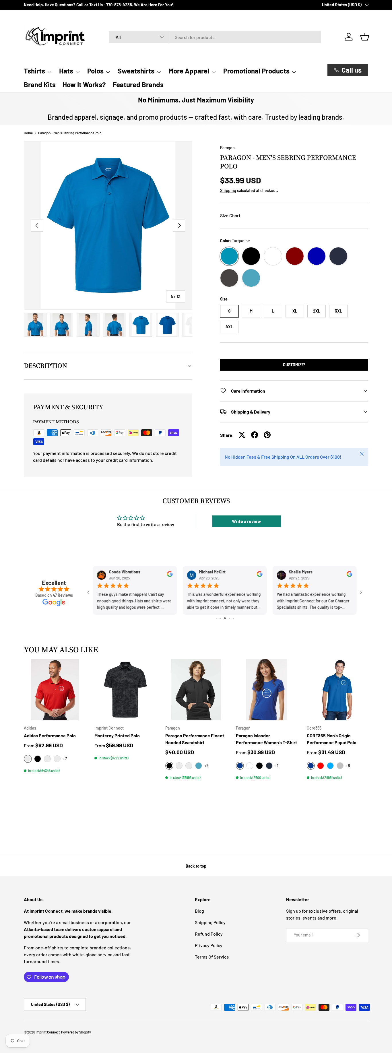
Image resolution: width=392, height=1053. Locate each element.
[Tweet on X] (242, 434)
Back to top (196, 866)
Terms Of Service (212, 956)
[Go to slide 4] (220, 618)
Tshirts (34, 71)
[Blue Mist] (198, 765)
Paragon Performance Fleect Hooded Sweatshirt (194, 739)
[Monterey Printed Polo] (125, 689)
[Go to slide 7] (233, 618)
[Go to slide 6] (229, 618)
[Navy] (269, 765)
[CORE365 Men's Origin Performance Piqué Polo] (337, 689)
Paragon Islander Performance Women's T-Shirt (266, 739)
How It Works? (84, 84)
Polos (95, 71)
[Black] (37, 758)
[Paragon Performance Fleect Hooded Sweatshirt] (196, 689)
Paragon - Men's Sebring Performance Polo (70, 133)
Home (28, 133)
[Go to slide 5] (225, 618)
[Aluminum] (179, 765)
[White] (249, 765)
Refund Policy (209, 933)
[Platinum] (340, 765)
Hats (66, 71)
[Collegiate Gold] (47, 758)
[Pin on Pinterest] (267, 434)
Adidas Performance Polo (50, 735)
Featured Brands (138, 84)
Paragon (227, 147)
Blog (199, 911)
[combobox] (215, 37)
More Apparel (188, 71)
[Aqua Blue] (188, 765)
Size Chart (230, 215)
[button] (364, 36)
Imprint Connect (48, 1032)
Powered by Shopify (76, 1032)
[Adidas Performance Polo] (54, 689)
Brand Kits (40, 84)
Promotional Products (256, 71)
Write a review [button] (246, 521)
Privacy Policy (208, 945)
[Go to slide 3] (216, 618)
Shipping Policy (210, 922)
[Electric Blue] (330, 765)
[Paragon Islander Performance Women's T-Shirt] (266, 689)
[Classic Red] (320, 765)
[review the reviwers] (169, 575)
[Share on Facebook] (254, 434)
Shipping (228, 190)
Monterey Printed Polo (117, 735)
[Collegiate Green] (57, 758)
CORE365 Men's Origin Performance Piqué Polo (331, 739)
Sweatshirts (136, 71)
